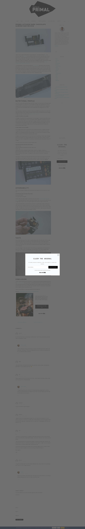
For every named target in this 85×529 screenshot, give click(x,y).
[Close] (58, 255)
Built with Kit (42, 272)
